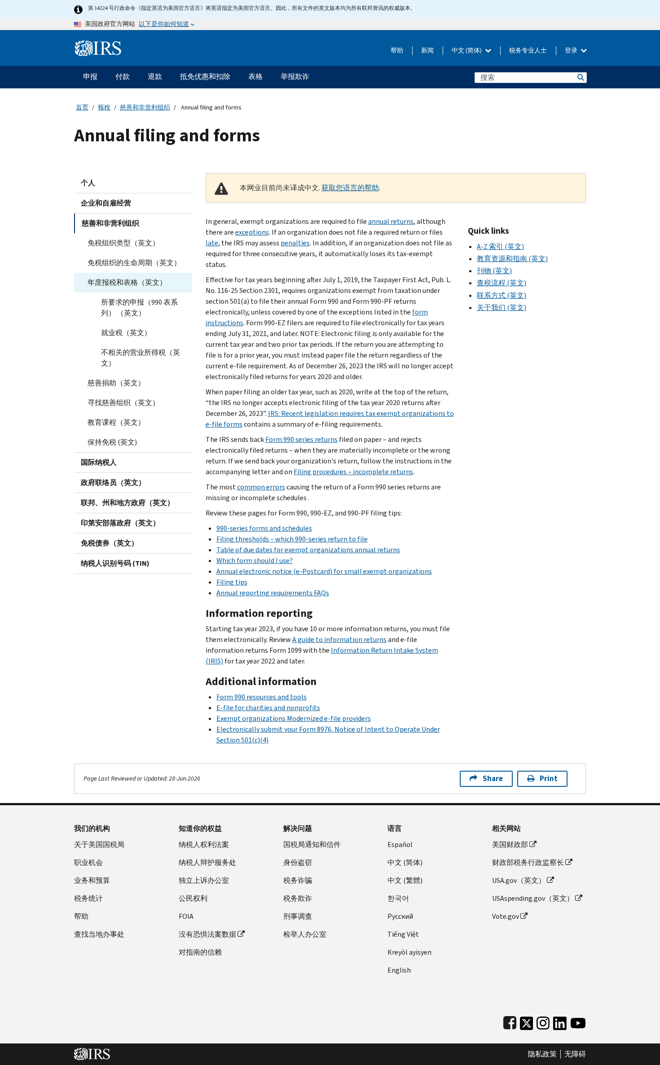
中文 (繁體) (404, 880)
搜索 (580, 77)
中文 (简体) (467, 50)
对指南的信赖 (200, 952)
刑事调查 (297, 916)
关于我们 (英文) (501, 307)
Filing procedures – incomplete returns (353, 471)
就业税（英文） (126, 332)
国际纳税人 (99, 462)
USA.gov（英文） (519, 880)
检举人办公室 (304, 934)
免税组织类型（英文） (123, 243)
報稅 (104, 107)
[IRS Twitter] (526, 1021)
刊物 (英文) (494, 270)
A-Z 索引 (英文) (500, 246)
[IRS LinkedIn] (560, 1021)
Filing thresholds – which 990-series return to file (292, 539)
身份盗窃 (297, 862)
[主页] (98, 44)
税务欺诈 (297, 898)
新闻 (427, 50)
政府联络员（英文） (113, 482)
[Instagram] (543, 1021)
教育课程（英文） (116, 422)
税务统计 (88, 898)
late (212, 243)
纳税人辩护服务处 (207, 862)
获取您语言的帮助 (350, 187)
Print (549, 778)
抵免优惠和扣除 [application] (205, 76)
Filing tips (231, 582)
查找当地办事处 (99, 934)
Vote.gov (505, 916)
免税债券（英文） (109, 543)
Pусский (400, 916)
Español (400, 844)
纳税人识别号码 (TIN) (115, 563)
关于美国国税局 (99, 844)
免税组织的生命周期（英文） (134, 262)
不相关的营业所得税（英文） (140, 358)
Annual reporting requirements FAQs (272, 593)
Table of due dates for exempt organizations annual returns (308, 549)
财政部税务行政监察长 (528, 862)
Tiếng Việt (403, 934)
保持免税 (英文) (112, 442)
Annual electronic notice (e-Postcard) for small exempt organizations (324, 571)
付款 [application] (122, 76)
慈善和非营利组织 (145, 107)
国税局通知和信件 (312, 844)
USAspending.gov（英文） (533, 898)
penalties (295, 243)
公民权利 (193, 898)
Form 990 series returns (301, 439)
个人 (88, 183)
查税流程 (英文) (501, 283)
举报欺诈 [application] (295, 76)
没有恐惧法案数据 (207, 934)
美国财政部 (510, 844)
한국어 (398, 898)
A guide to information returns (339, 639)
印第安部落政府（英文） (120, 523)
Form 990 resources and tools (261, 697)
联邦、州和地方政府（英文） (127, 502)
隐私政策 (542, 1054)
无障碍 (575, 1054)
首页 (82, 107)
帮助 (397, 50)
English (399, 970)
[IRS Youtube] (578, 1021)
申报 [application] (90, 76)
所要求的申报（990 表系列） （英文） (139, 307)
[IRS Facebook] (509, 1021)
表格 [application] (255, 76)
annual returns (391, 221)
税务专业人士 (528, 50)
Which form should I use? (254, 560)
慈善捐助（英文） (116, 383)
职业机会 (88, 862)
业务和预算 (92, 880)
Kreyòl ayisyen (409, 952)
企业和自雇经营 (106, 203)
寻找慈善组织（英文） (123, 402)
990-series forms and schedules (264, 528)
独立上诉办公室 (204, 880)
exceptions (252, 232)
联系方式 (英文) (501, 295)
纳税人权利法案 (204, 844)
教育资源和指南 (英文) (512, 258)
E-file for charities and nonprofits (268, 707)
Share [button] (493, 778)
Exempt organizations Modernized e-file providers (293, 718)
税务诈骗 (297, 880)
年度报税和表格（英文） (127, 282)
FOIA (186, 916)
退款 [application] (155, 76)
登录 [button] (572, 50)
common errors (261, 487)
